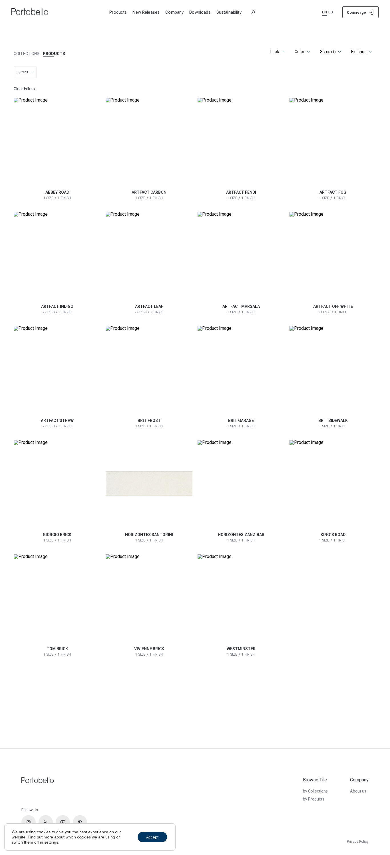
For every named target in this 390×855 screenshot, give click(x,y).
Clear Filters (24, 89)
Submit (292, 9)
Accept (152, 837)
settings (51, 842)
